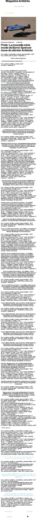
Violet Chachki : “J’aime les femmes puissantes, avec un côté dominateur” (18, 494)
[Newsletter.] (9, 11)
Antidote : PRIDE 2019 (28, 61)
